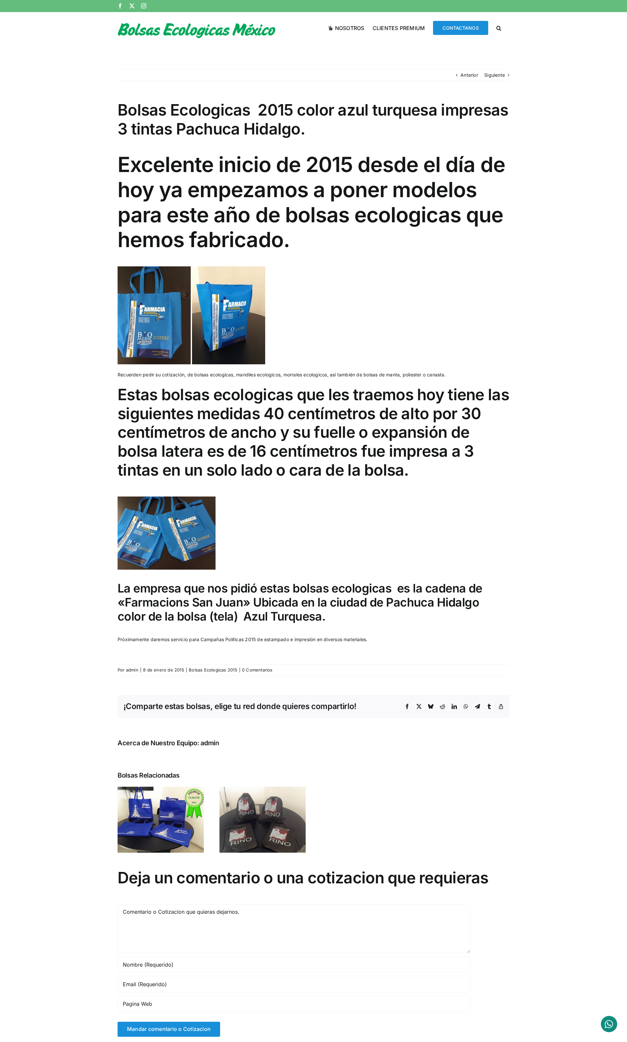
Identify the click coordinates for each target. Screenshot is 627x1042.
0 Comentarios (257, 669)
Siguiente (494, 75)
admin (132, 669)
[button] (498, 27)
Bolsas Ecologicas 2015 (213, 669)
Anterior (469, 75)
